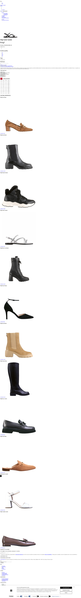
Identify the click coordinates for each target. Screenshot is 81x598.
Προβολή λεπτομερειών (55, 596)
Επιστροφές (3, 575)
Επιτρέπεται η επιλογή (66, 590)
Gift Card (3, 572)
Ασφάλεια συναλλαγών (5, 578)
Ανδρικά (3, 16)
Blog (2, 567)
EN (2, 3)
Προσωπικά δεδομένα (5, 579)
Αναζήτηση (1, 561)
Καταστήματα (4, 566)
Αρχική (3, 19)
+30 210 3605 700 (9, 65)
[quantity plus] (0, 64)
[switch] (30, 596)
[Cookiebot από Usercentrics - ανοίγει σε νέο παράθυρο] (11, 596)
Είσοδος (1, 5)
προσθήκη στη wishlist (10, 66)
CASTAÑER (5, 13)
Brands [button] (3, 12)
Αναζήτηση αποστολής (5, 580)
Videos (3, 568)
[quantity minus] (1, 64)
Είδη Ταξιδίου (4, 17)
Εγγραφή (4, 5)
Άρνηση (66, 592)
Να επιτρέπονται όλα (66, 587)
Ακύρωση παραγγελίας (5, 574)
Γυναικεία (3, 15)
